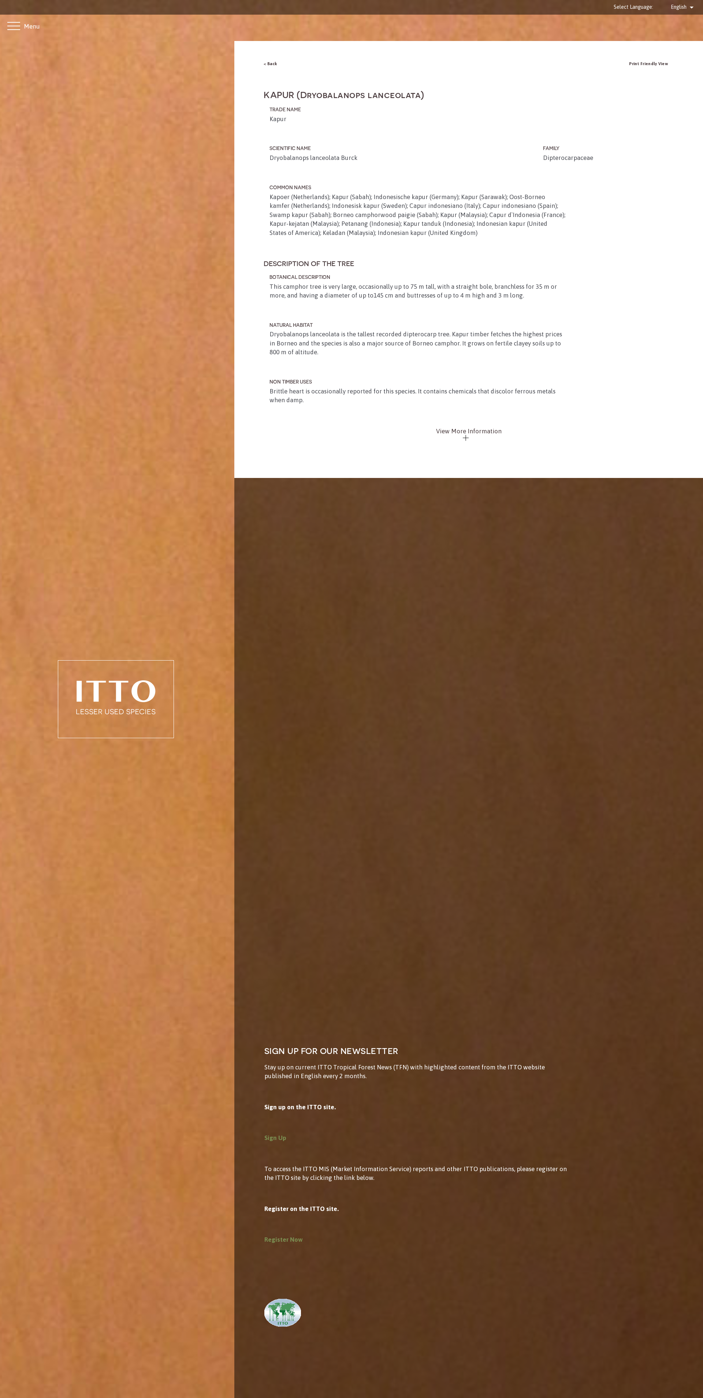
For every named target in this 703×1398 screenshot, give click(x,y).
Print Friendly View (648, 63)
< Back (270, 63)
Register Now (283, 1239)
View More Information (469, 431)
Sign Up (275, 1137)
